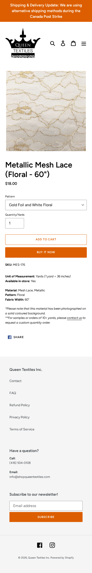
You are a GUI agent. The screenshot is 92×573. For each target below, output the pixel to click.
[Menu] (84, 43)
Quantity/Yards (15, 214)
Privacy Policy (19, 417)
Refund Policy (19, 405)
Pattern (10, 196)
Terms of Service (21, 429)
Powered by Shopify (62, 557)
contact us (74, 318)
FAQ (12, 393)
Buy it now (46, 252)
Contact (15, 381)
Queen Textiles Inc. (39, 557)
